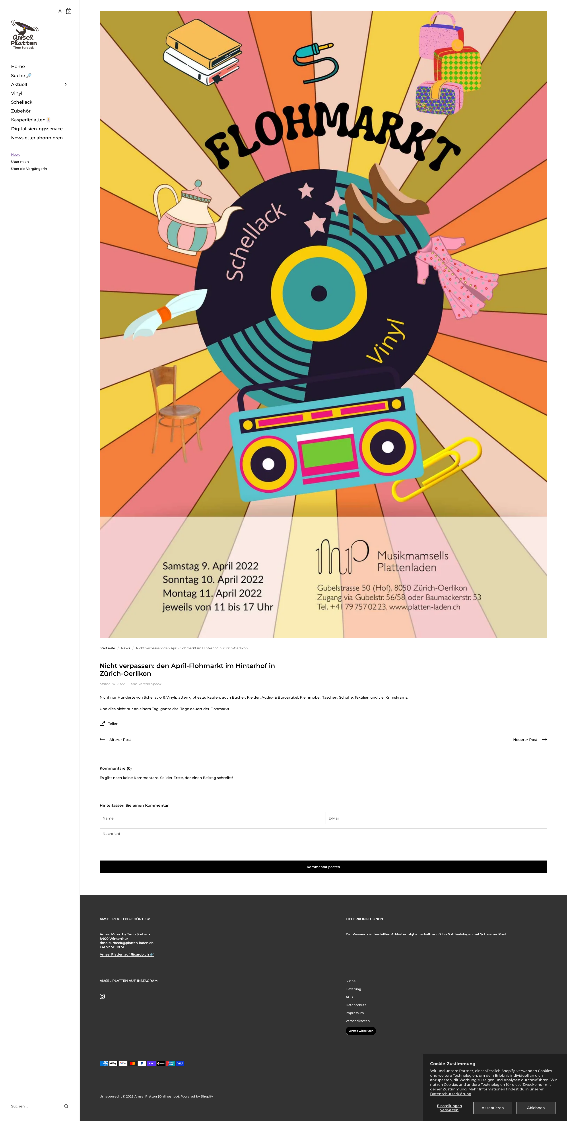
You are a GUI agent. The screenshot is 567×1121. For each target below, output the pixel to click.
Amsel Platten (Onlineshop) (156, 1096)
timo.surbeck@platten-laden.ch (126, 943)
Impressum (355, 1013)
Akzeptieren (493, 1108)
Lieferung (353, 989)
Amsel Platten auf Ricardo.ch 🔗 (127, 954)
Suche (351, 981)
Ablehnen (536, 1108)
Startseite (107, 648)
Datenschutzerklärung (450, 1094)
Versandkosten (358, 1021)
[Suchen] (66, 1106)
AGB (349, 997)
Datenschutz (356, 1005)
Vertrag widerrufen (360, 1030)
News (125, 648)
